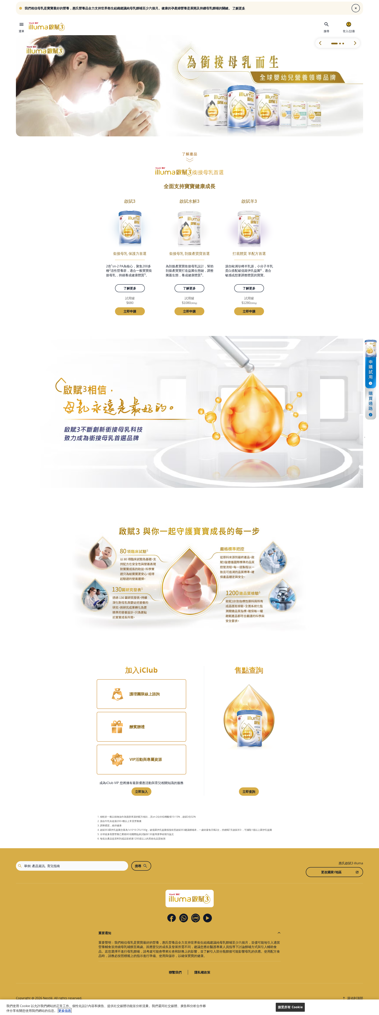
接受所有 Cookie (290, 1007)
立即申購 (130, 311)
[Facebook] (171, 918)
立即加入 (141, 791)
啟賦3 (129, 201)
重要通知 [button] (104, 933)
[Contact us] (183, 918)
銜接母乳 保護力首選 (129, 253)
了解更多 (130, 288)
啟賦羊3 (249, 201)
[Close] (356, 8)
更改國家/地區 (331, 872)
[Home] (47, 26)
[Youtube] (207, 918)
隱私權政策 (202, 972)
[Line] (195, 918)
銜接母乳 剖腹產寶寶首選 (189, 253)
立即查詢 (249, 791)
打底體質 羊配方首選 (249, 253)
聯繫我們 (175, 972)
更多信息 (64, 1010)
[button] (355, 43)
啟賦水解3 (189, 201)
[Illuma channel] (370, 411)
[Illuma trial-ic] (370, 363)
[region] (189, 1007)
